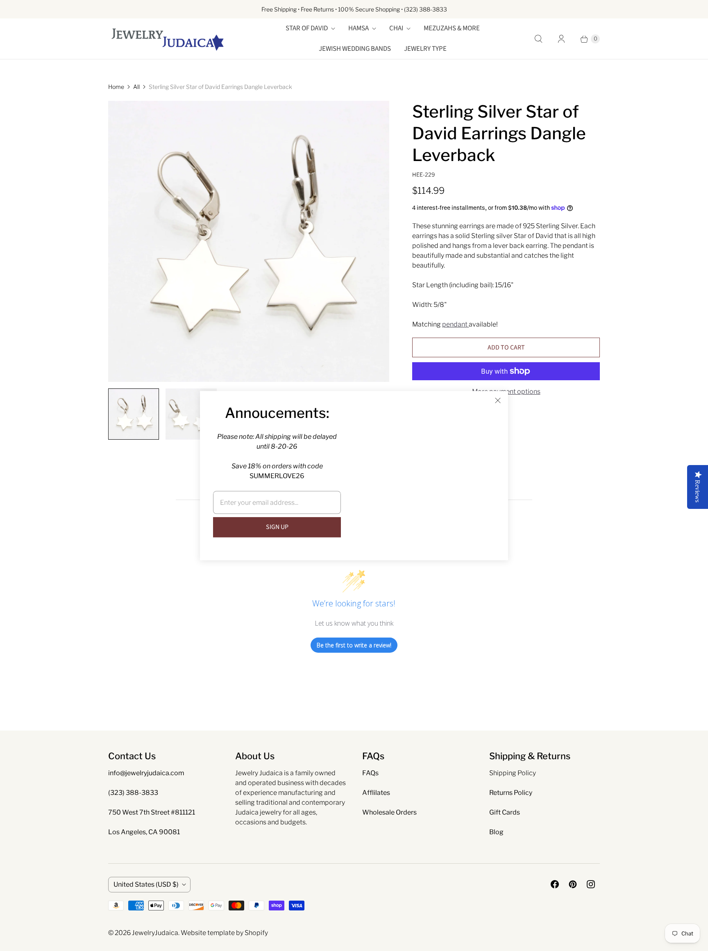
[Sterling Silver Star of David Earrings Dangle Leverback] (248, 241)
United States (146, 884)
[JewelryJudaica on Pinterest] (573, 884)
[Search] (538, 39)
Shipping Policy (512, 773)
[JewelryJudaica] (167, 38)
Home (116, 86)
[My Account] (561, 39)
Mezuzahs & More (452, 28)
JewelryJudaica (155, 933)
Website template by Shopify (224, 933)
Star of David (307, 28)
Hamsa (358, 28)
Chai (396, 28)
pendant (455, 324)
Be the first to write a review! (354, 645)
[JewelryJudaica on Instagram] (591, 884)
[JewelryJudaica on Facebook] (555, 884)
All (136, 86)
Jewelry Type (425, 49)
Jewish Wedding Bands (355, 49)
